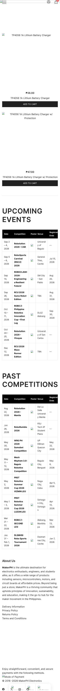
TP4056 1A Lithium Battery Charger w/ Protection (30, 177)
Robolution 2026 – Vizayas (19, 334)
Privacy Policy (10, 610)
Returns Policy (10, 614)
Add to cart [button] (30, 104)
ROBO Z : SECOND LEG (18, 523)
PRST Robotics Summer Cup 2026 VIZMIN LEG (20, 484)
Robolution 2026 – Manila (19, 412)
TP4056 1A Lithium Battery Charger (30, 98)
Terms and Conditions (14, 618)
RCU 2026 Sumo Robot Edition (20, 295)
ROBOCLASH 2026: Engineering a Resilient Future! (20, 279)
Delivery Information (13, 606)
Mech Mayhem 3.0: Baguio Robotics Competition (20, 464)
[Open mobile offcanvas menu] (4, 2)
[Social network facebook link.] (3, 688)
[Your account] (49, 2)
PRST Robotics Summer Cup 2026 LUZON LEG (20, 505)
